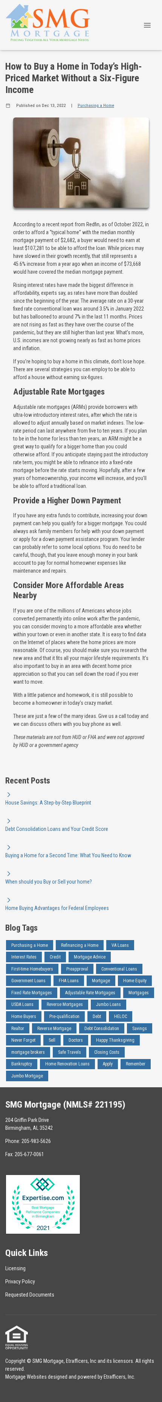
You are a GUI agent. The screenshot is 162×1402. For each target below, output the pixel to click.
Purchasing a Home (96, 105)
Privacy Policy (20, 1282)
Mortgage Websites (26, 1377)
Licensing (15, 1268)
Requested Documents (29, 1295)
